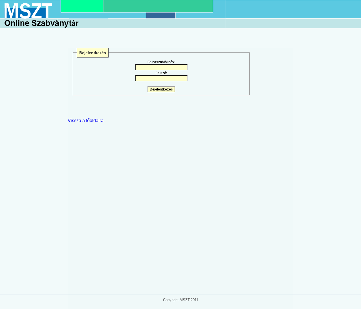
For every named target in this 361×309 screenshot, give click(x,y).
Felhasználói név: (161, 62)
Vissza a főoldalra (86, 120)
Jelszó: (161, 73)
